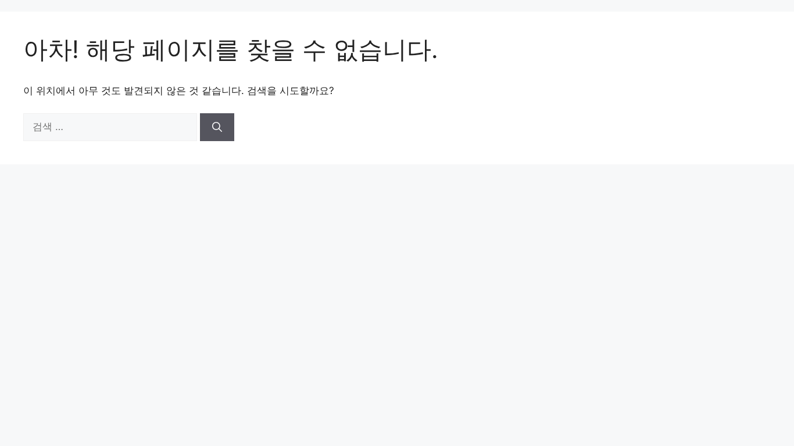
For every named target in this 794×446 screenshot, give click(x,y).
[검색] (217, 127)
